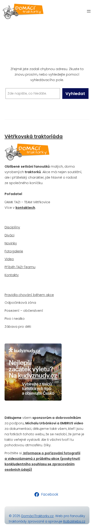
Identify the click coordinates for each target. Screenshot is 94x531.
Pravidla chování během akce (29, 295)
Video (9, 259)
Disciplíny (12, 227)
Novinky (11, 243)
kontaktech (25, 207)
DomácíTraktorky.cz (37, 516)
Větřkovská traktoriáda (34, 136)
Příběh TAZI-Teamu (20, 267)
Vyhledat (75, 93)
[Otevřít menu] (88, 11)
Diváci (9, 235)
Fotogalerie (14, 251)
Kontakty (12, 275)
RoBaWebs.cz (74, 521)
